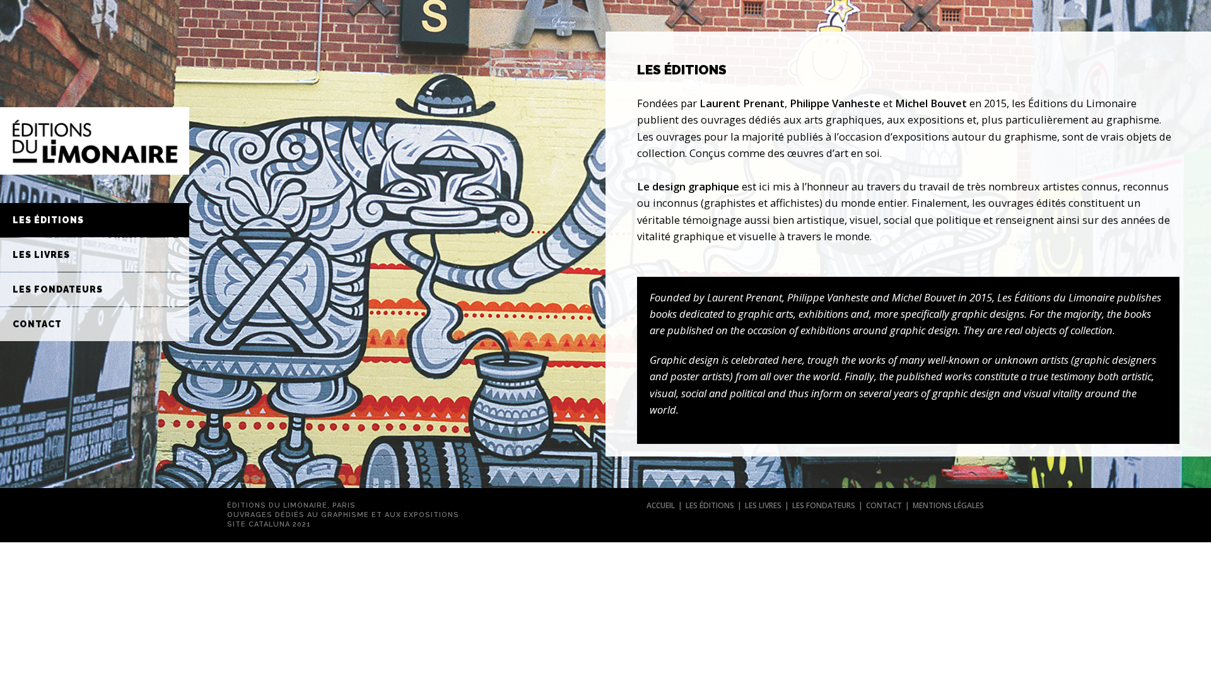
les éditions (710, 505)
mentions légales (948, 505)
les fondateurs (823, 505)
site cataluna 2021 (269, 524)
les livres (763, 505)
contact (884, 505)
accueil (660, 505)
